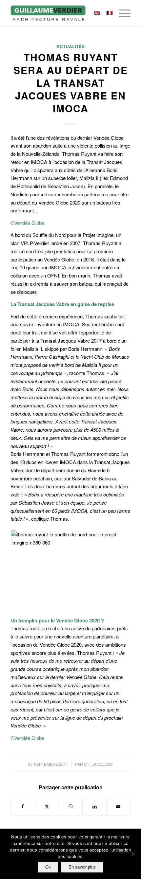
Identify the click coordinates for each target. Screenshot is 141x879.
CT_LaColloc (98, 764)
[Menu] (121, 13)
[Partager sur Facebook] (23, 806)
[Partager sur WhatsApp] (71, 806)
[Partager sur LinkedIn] (94, 806)
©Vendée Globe (27, 222)
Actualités (70, 46)
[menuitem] (121, 13)
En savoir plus (82, 867)
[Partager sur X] (47, 806)
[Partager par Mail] (118, 806)
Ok (48, 867)
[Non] (133, 854)
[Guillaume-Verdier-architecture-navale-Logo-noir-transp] (58, 13)
